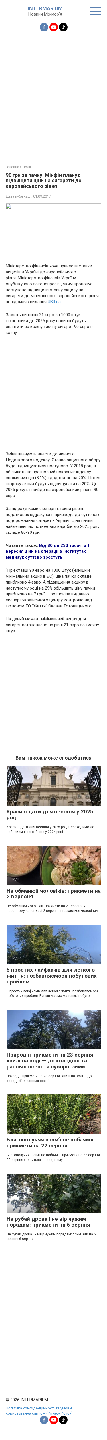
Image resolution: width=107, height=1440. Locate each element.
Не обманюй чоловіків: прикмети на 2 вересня (54, 894)
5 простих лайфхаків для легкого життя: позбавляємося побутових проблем (52, 976)
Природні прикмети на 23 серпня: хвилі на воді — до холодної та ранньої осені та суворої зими (51, 1060)
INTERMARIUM (45, 8)
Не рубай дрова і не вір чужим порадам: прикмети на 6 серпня (48, 1222)
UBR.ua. (55, 301)
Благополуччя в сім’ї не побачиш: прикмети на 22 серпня (51, 1142)
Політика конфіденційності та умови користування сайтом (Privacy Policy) (39, 1410)
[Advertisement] (53, 95)
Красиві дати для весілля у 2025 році (50, 814)
